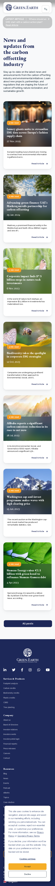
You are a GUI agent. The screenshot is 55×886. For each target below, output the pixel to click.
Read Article (12, 25)
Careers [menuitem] (6, 753)
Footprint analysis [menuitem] (10, 684)
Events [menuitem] (6, 783)
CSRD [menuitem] (5, 702)
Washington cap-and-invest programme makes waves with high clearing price (25, 500)
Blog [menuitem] (5, 774)
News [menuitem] (5, 778)
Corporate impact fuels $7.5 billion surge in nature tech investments (24, 279)
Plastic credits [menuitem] (9, 698)
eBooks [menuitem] (6, 793)
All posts (28, 623)
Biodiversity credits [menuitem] (11, 693)
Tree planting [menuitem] (9, 707)
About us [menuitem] (6, 720)
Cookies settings (27, 859)
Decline (27, 874)
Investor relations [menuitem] (10, 730)
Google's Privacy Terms (28, 836)
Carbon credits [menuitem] (9, 688)
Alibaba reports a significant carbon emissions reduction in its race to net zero (27, 426)
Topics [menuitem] (6, 797)
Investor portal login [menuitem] (11, 739)
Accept (27, 866)
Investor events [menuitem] (9, 734)
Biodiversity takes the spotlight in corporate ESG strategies (26, 354)
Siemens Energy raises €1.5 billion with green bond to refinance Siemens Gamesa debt (26, 573)
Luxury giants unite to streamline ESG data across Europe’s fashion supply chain (27, 132)
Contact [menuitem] (6, 758)
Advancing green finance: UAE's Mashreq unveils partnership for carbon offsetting (27, 206)
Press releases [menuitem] (9, 749)
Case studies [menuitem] (8, 802)
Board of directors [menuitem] (10, 725)
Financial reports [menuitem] (10, 744)
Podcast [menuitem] (6, 788)
